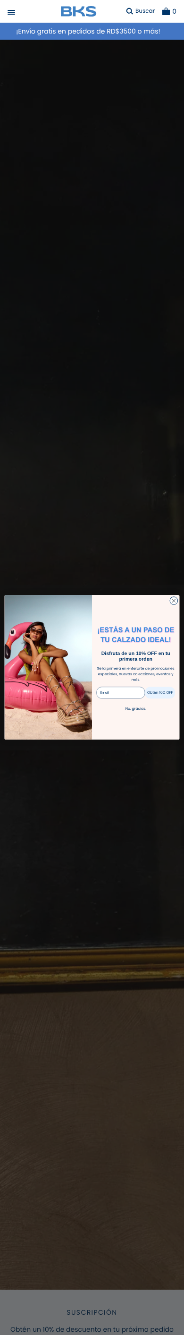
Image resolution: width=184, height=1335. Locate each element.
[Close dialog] (174, 601)
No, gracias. (135, 708)
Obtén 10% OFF (160, 692)
